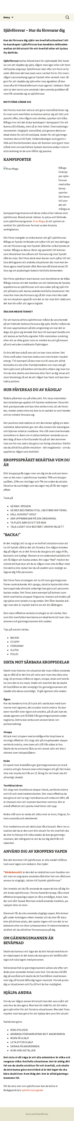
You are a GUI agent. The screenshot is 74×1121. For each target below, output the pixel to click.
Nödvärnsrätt (13, 872)
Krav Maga (39, 221)
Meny (6, 17)
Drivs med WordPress (37, 1114)
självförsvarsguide (32, 1090)
